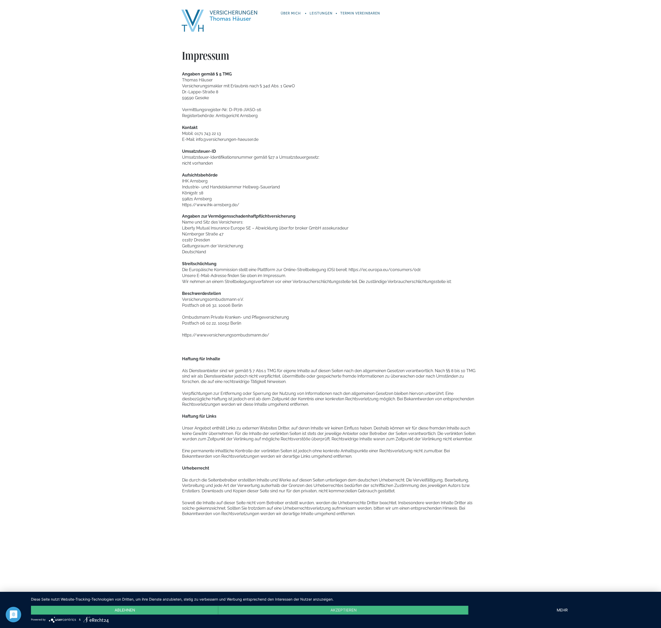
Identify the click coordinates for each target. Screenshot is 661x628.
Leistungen (321, 13)
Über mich (291, 13)
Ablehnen (125, 610)
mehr (562, 610)
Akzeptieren (343, 610)
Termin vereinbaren (360, 13)
